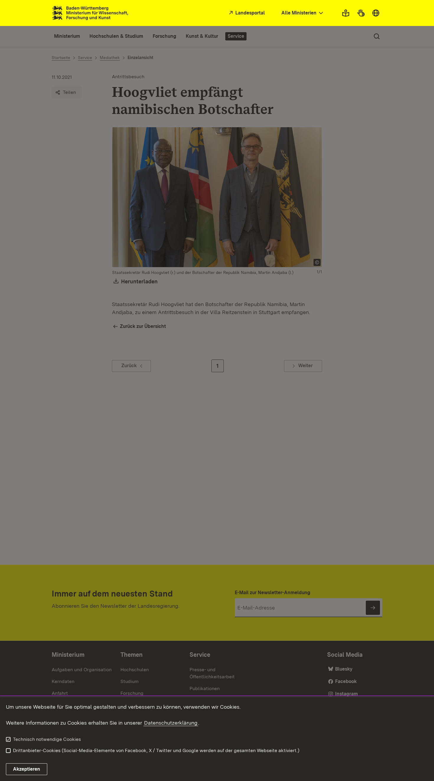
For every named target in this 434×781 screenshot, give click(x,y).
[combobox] (303, 13)
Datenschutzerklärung (171, 723)
